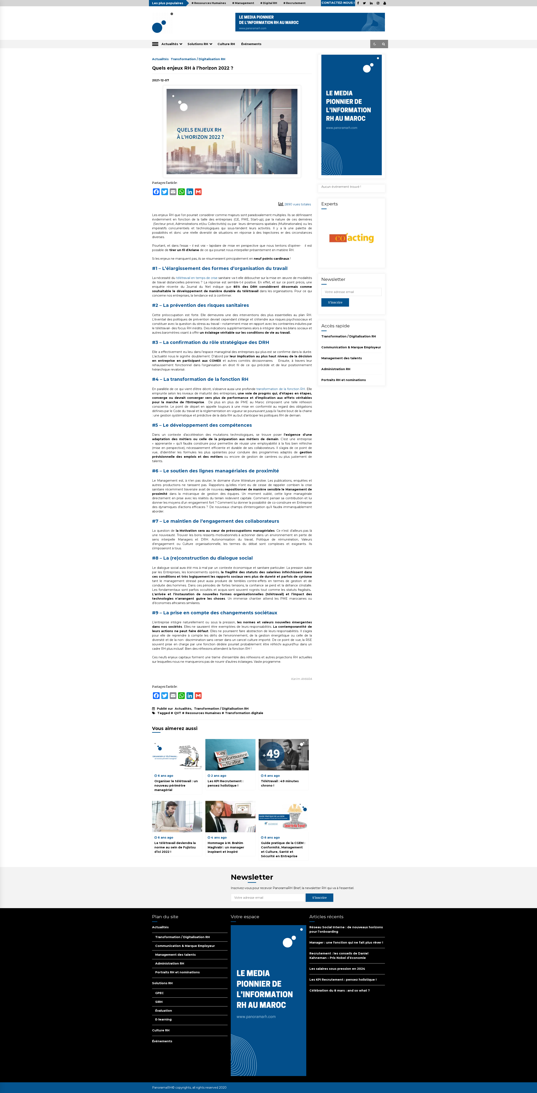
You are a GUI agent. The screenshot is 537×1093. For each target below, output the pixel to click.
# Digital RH (268, 3)
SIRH (159, 1002)
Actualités (170, 44)
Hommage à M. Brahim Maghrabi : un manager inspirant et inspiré (226, 847)
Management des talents (341, 358)
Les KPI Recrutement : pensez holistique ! (343, 979)
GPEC (159, 993)
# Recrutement (294, 3)
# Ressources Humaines (209, 3)
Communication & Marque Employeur (351, 347)
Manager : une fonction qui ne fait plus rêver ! (346, 942)
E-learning (163, 1019)
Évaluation (163, 1011)
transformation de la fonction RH (280, 389)
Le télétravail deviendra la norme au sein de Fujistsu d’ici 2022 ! (175, 847)
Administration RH (335, 369)
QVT (177, 713)
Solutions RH (198, 44)
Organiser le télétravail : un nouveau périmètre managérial (176, 785)
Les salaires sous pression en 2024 (337, 969)
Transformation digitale (244, 713)
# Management (243, 3)
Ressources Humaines (203, 713)
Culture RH (226, 44)
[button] (374, 44)
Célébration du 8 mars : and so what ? (339, 990)
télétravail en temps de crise (197, 278)
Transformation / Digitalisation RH (198, 59)
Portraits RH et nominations (343, 380)
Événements (251, 44)
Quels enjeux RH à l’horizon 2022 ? (192, 68)
